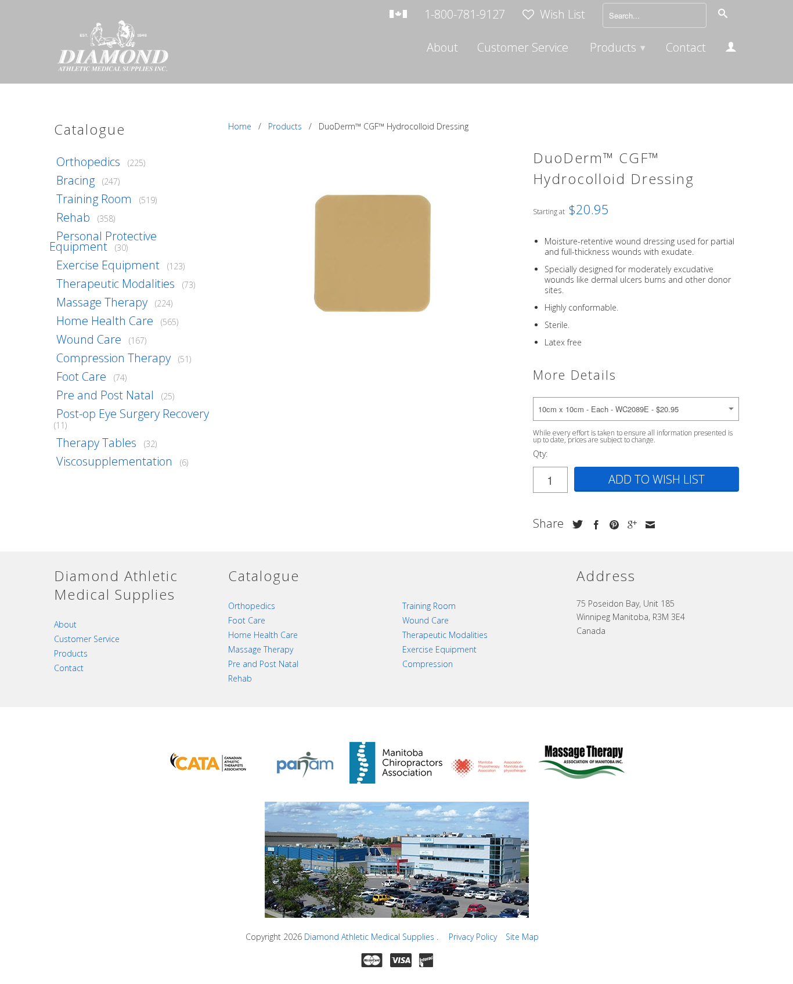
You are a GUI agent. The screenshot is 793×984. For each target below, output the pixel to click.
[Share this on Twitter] (575, 524)
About (442, 48)
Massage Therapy (101, 302)
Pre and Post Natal (105, 395)
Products (618, 47)
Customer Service (522, 48)
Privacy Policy (473, 936)
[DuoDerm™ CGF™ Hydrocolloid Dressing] (374, 252)
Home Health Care (104, 321)
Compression (427, 663)
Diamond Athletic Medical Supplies (370, 936)
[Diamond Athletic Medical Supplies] (112, 47)
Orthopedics (88, 162)
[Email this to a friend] (647, 524)
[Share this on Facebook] (593, 524)
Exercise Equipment (108, 265)
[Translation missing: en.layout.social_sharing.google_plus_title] (629, 524)
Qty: (540, 453)
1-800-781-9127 (464, 15)
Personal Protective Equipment (103, 241)
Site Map (522, 936)
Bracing (75, 180)
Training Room (94, 199)
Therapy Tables (96, 442)
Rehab (73, 217)
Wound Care (88, 339)
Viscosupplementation (114, 461)
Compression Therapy (113, 358)
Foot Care (81, 376)
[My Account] (731, 49)
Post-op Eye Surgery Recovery (132, 413)
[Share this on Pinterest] (611, 524)
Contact (686, 48)
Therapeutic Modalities (115, 283)
